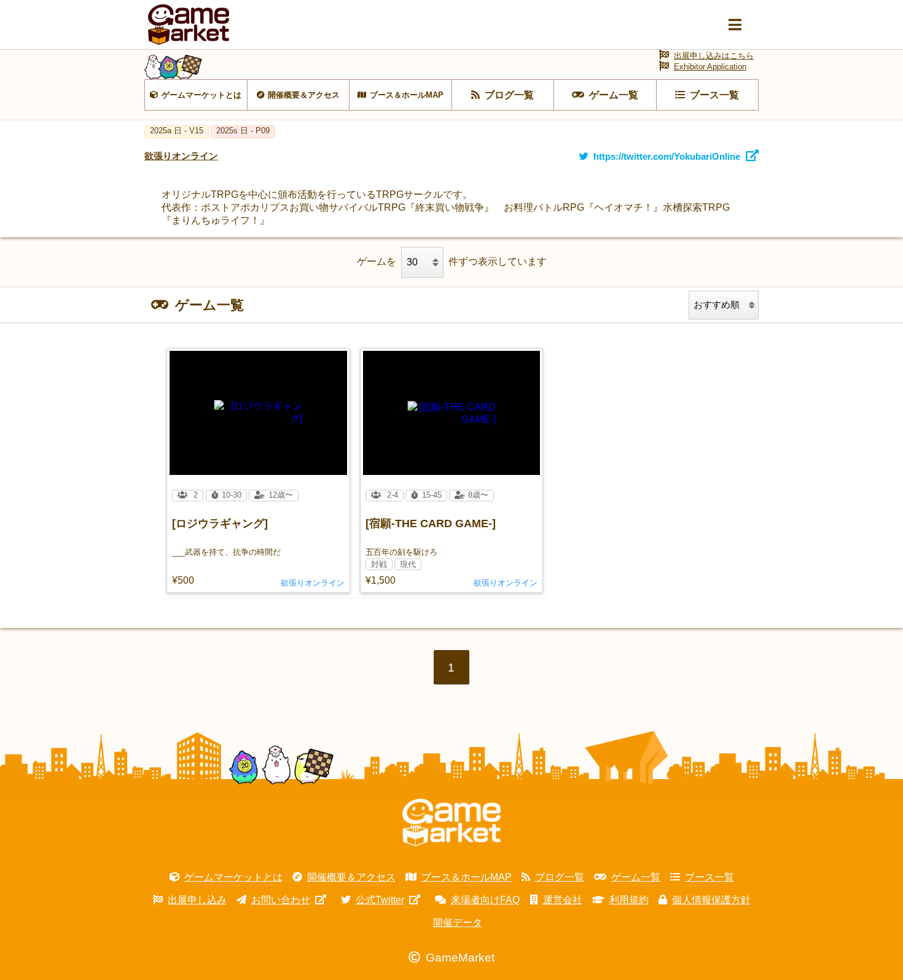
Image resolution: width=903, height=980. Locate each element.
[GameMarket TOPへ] (451, 823)
